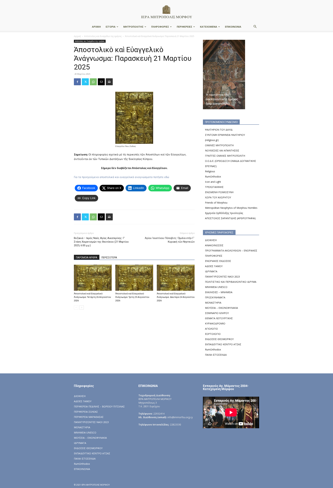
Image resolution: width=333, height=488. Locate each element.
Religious (210, 171)
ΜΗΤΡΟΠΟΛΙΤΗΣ (133, 26)
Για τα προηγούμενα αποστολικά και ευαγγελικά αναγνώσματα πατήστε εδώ (121, 177)
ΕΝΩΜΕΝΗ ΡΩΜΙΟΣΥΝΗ (219, 192)
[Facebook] (77, 81)
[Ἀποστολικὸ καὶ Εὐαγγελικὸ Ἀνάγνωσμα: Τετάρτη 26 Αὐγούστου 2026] (93, 278)
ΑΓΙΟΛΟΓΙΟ (211, 328)
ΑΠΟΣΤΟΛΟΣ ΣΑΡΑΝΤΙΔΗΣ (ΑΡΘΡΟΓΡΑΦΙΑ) (230, 218)
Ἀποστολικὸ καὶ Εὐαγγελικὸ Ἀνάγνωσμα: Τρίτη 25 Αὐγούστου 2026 (132, 297)
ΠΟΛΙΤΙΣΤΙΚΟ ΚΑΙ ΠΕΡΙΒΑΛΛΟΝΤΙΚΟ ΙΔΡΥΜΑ (230, 281)
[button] (255, 27)
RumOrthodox (213, 176)
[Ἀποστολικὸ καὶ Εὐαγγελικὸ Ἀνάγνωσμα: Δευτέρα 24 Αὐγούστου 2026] (176, 278)
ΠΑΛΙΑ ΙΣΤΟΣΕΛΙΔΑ (216, 354)
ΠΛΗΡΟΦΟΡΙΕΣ (160, 26)
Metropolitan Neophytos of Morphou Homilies (231, 207)
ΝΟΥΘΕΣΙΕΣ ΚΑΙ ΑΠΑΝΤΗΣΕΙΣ (222, 150)
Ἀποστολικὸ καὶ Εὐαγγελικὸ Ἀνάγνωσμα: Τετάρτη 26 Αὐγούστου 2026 (92, 297)
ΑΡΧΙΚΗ (96, 26)
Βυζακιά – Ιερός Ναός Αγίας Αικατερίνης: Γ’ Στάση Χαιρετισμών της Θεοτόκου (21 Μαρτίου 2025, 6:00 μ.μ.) (101, 242)
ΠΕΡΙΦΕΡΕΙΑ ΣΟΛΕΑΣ (86, 411)
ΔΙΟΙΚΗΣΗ (211, 240)
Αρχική (77, 36)
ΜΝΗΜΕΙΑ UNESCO (216, 287)
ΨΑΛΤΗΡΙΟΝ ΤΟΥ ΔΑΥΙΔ (219, 129)
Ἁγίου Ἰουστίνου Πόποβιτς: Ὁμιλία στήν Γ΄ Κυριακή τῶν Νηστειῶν (170, 240)
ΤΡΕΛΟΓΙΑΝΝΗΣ (214, 187)
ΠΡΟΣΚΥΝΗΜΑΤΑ (215, 297)
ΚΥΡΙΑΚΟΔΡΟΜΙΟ (215, 323)
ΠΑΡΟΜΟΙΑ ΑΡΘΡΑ (86, 257)
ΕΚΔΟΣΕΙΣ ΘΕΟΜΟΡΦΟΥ (219, 339)
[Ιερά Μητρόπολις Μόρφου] (166, 11)
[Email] (101, 81)
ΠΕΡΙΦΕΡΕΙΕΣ (184, 26)
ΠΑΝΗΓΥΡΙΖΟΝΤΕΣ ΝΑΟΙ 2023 (222, 276)
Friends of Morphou (216, 202)
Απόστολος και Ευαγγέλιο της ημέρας (103, 36)
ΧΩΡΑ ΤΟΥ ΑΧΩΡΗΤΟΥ (218, 197)
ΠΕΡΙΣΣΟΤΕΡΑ (109, 257)
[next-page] (81, 307)
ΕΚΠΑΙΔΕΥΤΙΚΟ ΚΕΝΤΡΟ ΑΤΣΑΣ (223, 344)
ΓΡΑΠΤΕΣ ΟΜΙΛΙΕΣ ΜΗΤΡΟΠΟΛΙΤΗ (225, 155)
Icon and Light (213, 181)
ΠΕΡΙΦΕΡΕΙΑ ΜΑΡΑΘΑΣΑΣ (89, 417)
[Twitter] (85, 81)
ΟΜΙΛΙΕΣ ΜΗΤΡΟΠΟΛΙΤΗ (219, 145)
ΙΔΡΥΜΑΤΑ (211, 271)
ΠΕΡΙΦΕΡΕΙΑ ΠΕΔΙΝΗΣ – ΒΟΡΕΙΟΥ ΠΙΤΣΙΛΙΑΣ (99, 406)
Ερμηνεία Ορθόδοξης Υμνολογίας (224, 213)
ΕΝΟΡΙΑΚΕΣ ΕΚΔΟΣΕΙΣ (218, 261)
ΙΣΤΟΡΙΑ (111, 26)
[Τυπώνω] (109, 81)
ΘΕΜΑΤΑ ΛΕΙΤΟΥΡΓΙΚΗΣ (219, 318)
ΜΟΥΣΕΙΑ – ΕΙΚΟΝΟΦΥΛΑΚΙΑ (221, 307)
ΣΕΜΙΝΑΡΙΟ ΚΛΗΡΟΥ (217, 313)
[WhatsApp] (93, 81)
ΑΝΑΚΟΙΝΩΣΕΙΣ (214, 245)
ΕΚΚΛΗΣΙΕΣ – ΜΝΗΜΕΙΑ (218, 292)
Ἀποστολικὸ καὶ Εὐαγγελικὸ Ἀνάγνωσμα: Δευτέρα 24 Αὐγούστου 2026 (176, 297)
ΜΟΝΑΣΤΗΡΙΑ (213, 302)
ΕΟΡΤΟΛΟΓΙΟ (213, 334)
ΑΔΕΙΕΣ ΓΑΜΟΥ (214, 266)
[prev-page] (76, 307)
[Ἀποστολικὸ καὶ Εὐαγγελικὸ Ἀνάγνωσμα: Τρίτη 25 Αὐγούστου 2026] (134, 278)
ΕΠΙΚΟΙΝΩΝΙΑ (233, 26)
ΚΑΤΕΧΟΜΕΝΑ (208, 26)
